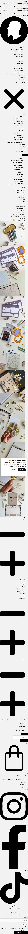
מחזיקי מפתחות (18, 72)
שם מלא (26, 917)
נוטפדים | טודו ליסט (17, 51)
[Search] (24, 740)
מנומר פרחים (19, 63)
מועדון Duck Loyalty (20, 82)
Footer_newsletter (23, 927)
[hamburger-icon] (25, 155)
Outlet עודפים (22, 77)
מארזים (23, 659)
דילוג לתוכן (25, 1)
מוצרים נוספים (20, 67)
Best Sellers (22, 75)
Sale (24, 81)
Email (26, 924)
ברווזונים (20, 61)
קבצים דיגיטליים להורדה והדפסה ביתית (15, 74)
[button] (14, 99)
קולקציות (21, 60)
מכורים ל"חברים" (18, 65)
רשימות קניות (19, 56)
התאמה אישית (22, 473)
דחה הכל (13, 469)
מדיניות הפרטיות (12, 466)
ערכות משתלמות (18, 58)
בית (26, 777)
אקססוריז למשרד (18, 68)
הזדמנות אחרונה (21, 79)
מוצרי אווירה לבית (18, 70)
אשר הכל (22, 469)
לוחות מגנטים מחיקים (17, 54)
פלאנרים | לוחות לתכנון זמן (16, 49)
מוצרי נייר (21, 47)
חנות (24, 46)
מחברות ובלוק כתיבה (17, 53)
